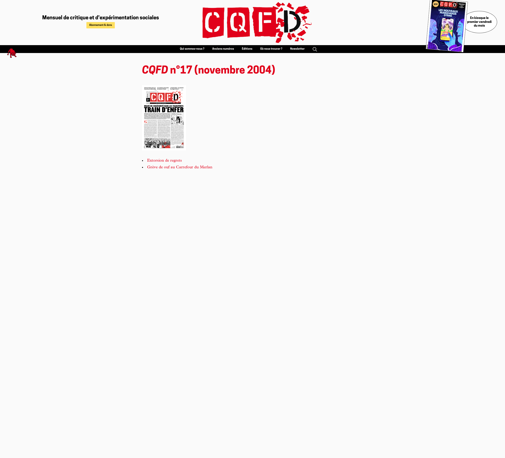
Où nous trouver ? (271, 48)
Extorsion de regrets (164, 161)
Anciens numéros (223, 48)
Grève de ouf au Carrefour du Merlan (179, 167)
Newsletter (297, 48)
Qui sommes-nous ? (192, 48)
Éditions (247, 48)
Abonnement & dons (100, 25)
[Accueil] (252, 22)
